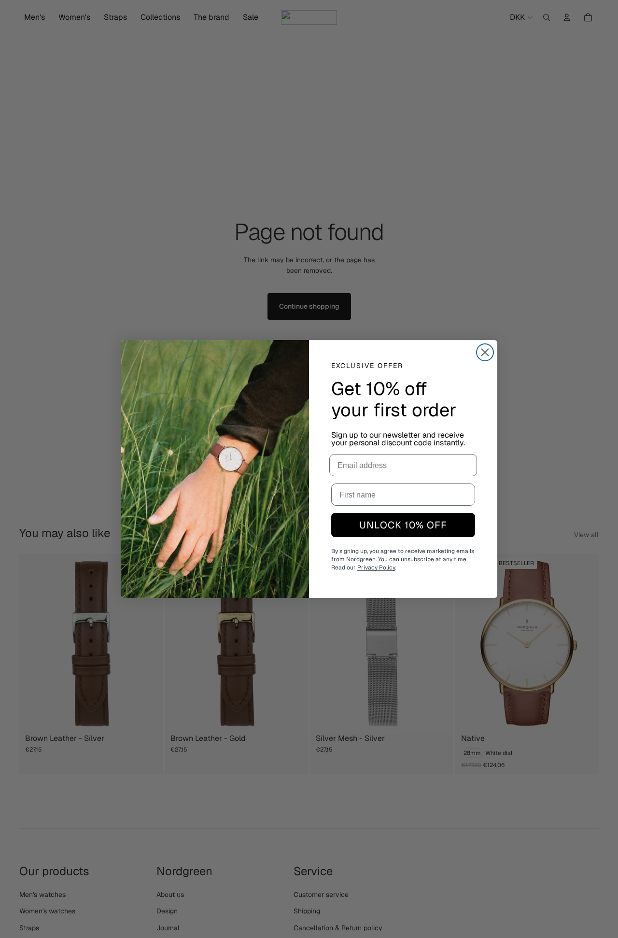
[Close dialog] (485, 352)
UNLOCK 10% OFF (403, 525)
